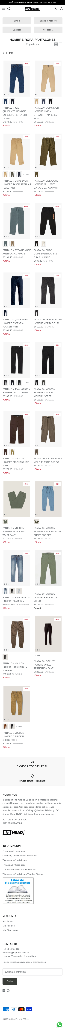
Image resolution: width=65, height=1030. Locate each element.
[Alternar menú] (3, 8)
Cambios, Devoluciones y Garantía (20, 855)
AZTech (26, 1019)
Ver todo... (48, 29)
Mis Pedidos (9, 925)
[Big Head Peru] (32, 9)
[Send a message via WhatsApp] (59, 1024)
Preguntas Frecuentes (14, 851)
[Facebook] (4, 990)
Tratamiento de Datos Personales (19, 869)
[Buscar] (10, 8)
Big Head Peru (14, 1019)
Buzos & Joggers (48, 20)
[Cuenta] (54, 8)
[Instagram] (8, 990)
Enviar (10, 981)
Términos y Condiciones (15, 860)
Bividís (17, 20)
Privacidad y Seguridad (14, 865)
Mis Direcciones (10, 930)
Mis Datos (7, 921)
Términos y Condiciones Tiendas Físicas (23, 874)
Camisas (17, 29)
